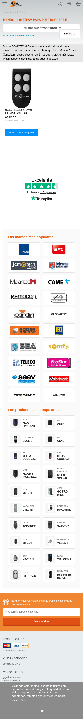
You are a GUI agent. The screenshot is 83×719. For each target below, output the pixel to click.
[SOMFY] (59, 347)
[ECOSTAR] (59, 363)
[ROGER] (24, 330)
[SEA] (24, 347)
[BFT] (59, 249)
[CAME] (59, 282)
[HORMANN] (59, 330)
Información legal (11, 680)
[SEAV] (24, 379)
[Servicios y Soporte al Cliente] (69, 3)
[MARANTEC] (24, 282)
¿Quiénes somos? (12, 677)
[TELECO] (24, 363)
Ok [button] (42, 711)
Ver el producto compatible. (22, 132)
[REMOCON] (24, 298)
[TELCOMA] (59, 266)
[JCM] (24, 266)
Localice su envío (11, 663)
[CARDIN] (24, 314)
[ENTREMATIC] (24, 395)
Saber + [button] (26, 700)
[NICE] (24, 249)
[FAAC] (59, 298)
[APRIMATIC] (59, 379)
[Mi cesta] (78, 3)
